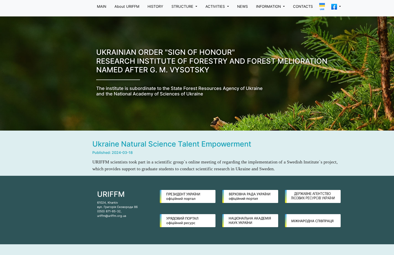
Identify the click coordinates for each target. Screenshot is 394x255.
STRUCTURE (182, 6)
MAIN (101, 6)
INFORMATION (269, 6)
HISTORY (155, 6)
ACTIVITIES (215, 6)
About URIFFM (126, 6)
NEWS (242, 6)
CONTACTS (303, 6)
